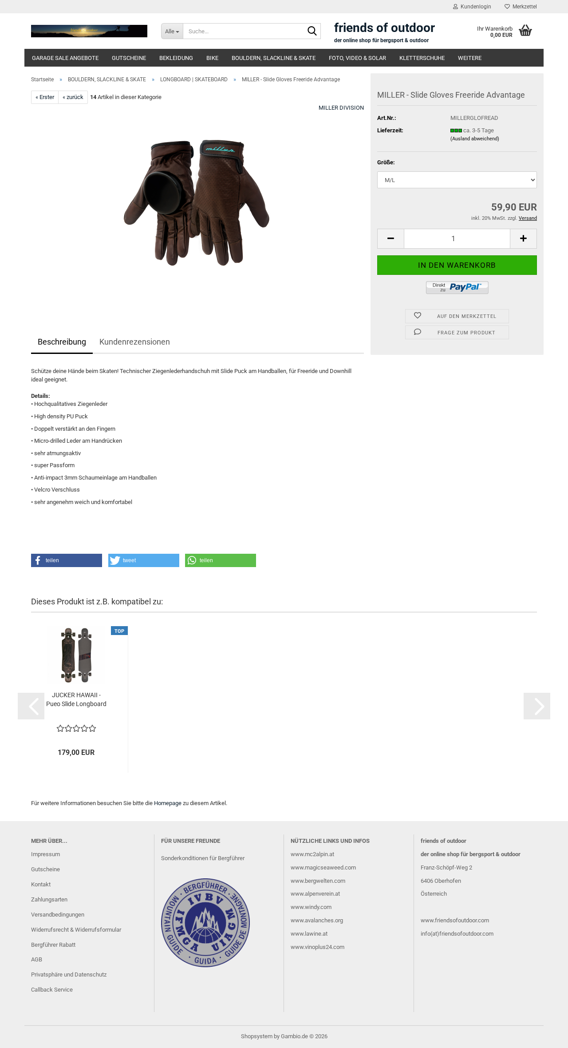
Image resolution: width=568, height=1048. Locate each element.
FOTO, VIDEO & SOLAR (357, 58)
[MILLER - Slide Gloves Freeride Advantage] (198, 203)
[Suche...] (312, 32)
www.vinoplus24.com (317, 947)
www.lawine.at (309, 933)
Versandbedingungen (57, 914)
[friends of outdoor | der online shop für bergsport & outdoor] (89, 31)
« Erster (45, 97)
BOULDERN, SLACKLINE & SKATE (274, 58)
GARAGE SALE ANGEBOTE (65, 58)
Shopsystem (256, 1036)
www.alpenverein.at (315, 893)
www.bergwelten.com (318, 880)
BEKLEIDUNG (176, 58)
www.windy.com (311, 907)
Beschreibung (62, 341)
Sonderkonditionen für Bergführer (203, 858)
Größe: (386, 162)
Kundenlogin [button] (474, 7)
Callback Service (52, 989)
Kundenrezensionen (134, 341)
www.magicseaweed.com (323, 867)
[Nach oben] (543, 1034)
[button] (390, 239)
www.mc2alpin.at (312, 854)
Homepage (167, 803)
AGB (36, 959)
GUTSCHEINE (129, 58)
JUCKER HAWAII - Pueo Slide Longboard (76, 699)
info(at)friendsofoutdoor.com (457, 933)
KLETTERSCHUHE (422, 58)
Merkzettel (523, 7)
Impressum (45, 854)
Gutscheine (45, 869)
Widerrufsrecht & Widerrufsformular (76, 929)
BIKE (212, 58)
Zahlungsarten (49, 899)
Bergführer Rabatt (53, 944)
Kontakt (41, 884)
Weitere (469, 58)
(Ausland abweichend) (474, 139)
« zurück (73, 97)
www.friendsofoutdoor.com (455, 920)
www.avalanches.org (317, 920)
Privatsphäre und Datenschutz (68, 974)
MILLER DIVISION (341, 107)
